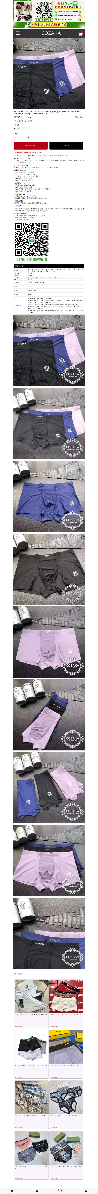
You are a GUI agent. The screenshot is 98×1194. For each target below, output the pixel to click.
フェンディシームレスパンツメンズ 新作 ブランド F (65, 1065)
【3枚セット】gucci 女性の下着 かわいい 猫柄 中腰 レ (65, 1166)
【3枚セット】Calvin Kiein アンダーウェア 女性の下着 (31, 1014)
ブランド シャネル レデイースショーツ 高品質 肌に (64, 1115)
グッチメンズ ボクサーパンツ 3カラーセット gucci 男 (31, 1065)
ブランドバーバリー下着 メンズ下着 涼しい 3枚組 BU (31, 1115)
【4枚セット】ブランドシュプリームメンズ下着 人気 (65, 1014)
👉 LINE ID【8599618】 (21, 165)
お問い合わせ (78, 117)
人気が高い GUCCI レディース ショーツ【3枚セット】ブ (31, 1167)
